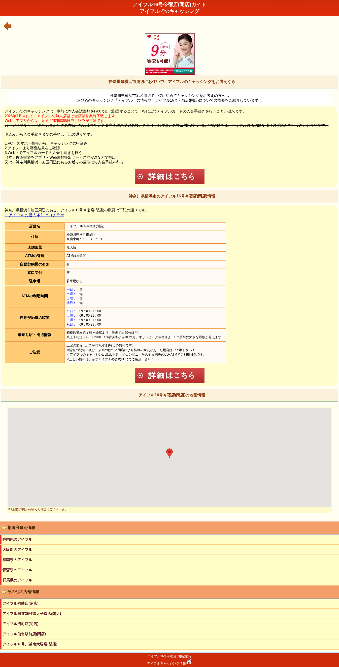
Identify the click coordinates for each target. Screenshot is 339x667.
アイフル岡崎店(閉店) (20, 603)
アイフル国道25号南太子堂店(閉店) (31, 613)
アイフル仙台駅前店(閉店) (24, 634)
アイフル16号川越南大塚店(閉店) (29, 644)
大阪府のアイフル (17, 549)
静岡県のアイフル (17, 539)
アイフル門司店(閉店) (20, 624)
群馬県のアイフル (17, 580)
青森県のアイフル (17, 570)
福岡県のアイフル (17, 559)
